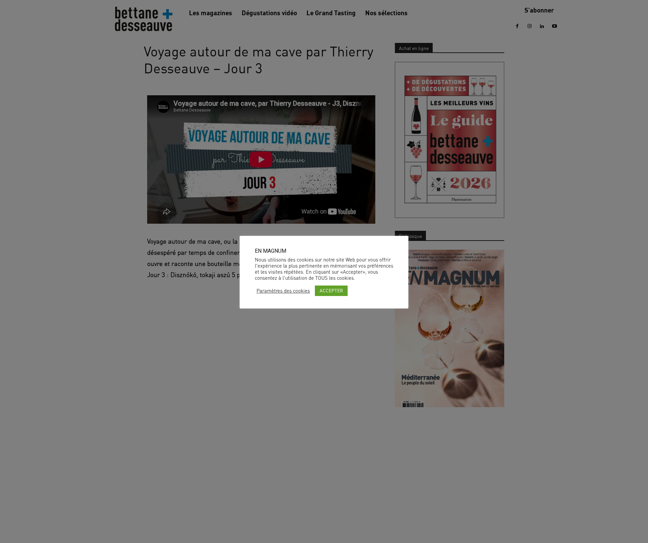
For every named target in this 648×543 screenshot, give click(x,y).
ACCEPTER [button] (331, 290)
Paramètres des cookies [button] (283, 291)
